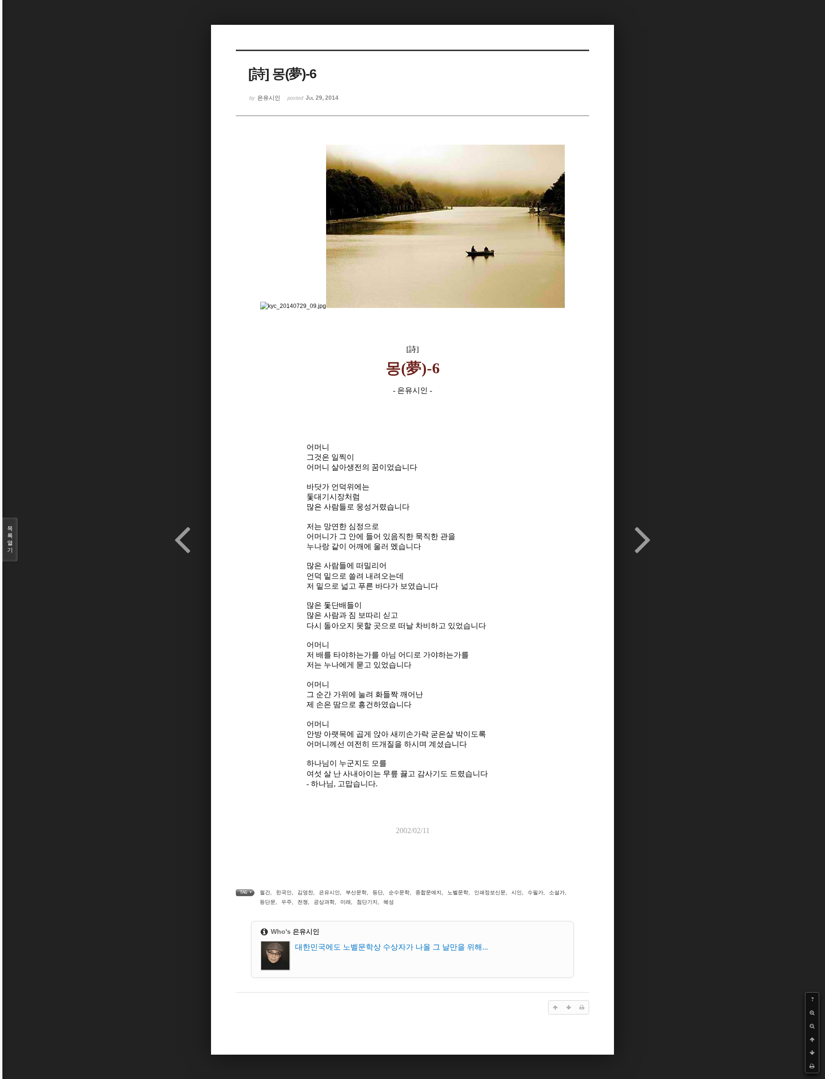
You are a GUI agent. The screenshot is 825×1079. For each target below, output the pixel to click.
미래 (345, 902)
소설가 (557, 892)
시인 (516, 892)
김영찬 (305, 892)
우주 (286, 902)
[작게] (812, 1026)
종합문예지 (428, 892)
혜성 (388, 902)
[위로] (812, 1039)
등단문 (267, 902)
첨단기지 (367, 902)
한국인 (284, 892)
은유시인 (329, 892)
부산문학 (356, 892)
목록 (10, 539)
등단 (377, 892)
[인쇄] (812, 1066)
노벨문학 (457, 892)
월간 (265, 892)
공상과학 (324, 902)
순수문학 (399, 892)
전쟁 (302, 902)
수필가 (535, 892)
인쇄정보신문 (490, 892)
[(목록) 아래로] (812, 1052)
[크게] (812, 1012)
